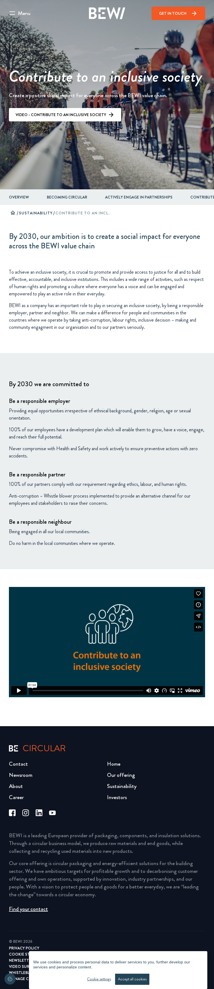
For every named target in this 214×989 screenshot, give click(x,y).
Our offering (121, 775)
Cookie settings (99, 979)
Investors (117, 797)
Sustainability (36, 213)
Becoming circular (67, 197)
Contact (18, 764)
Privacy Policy (24, 948)
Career (16, 797)
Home (113, 764)
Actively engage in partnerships (138, 197)
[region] (118, 970)
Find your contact (28, 909)
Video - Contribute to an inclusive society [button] (61, 114)
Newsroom (20, 775)
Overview (19, 197)
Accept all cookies (132, 979)
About (16, 786)
